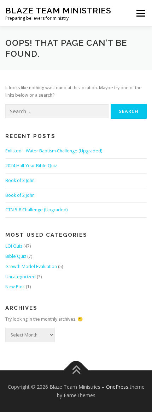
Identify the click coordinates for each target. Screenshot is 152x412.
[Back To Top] (76, 370)
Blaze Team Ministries (58, 10)
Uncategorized (20, 277)
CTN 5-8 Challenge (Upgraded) (36, 210)
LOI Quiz (13, 246)
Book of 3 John (20, 180)
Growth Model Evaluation (31, 266)
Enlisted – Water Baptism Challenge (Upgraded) (53, 151)
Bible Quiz (15, 256)
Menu (140, 13)
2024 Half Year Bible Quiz (31, 166)
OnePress (117, 386)
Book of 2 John (20, 195)
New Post (15, 287)
